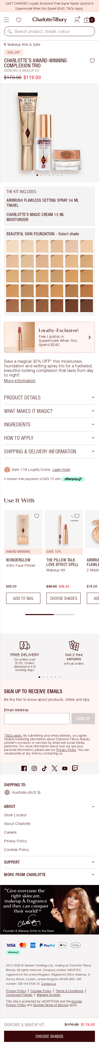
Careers (10, 832)
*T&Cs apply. (13, 735)
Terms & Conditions (70, 991)
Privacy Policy (66, 750)
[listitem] (49, 132)
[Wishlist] (18, 20)
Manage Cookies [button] (48, 995)
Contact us (48, 983)
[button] (10, 31)
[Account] (77, 19)
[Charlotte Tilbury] (49, 19)
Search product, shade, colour (42, 31)
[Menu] (6, 20)
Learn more (61, 469)
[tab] (37, 175)
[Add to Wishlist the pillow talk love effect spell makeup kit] (77, 516)
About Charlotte (17, 823)
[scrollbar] (49, 614)
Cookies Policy (16, 849)
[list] (49, 132)
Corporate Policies (19, 995)
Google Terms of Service (51, 1005)
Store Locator (15, 815)
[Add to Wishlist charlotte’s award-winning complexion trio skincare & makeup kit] (92, 60)
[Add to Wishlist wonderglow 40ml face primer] (36, 516)
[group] (21, 559)
